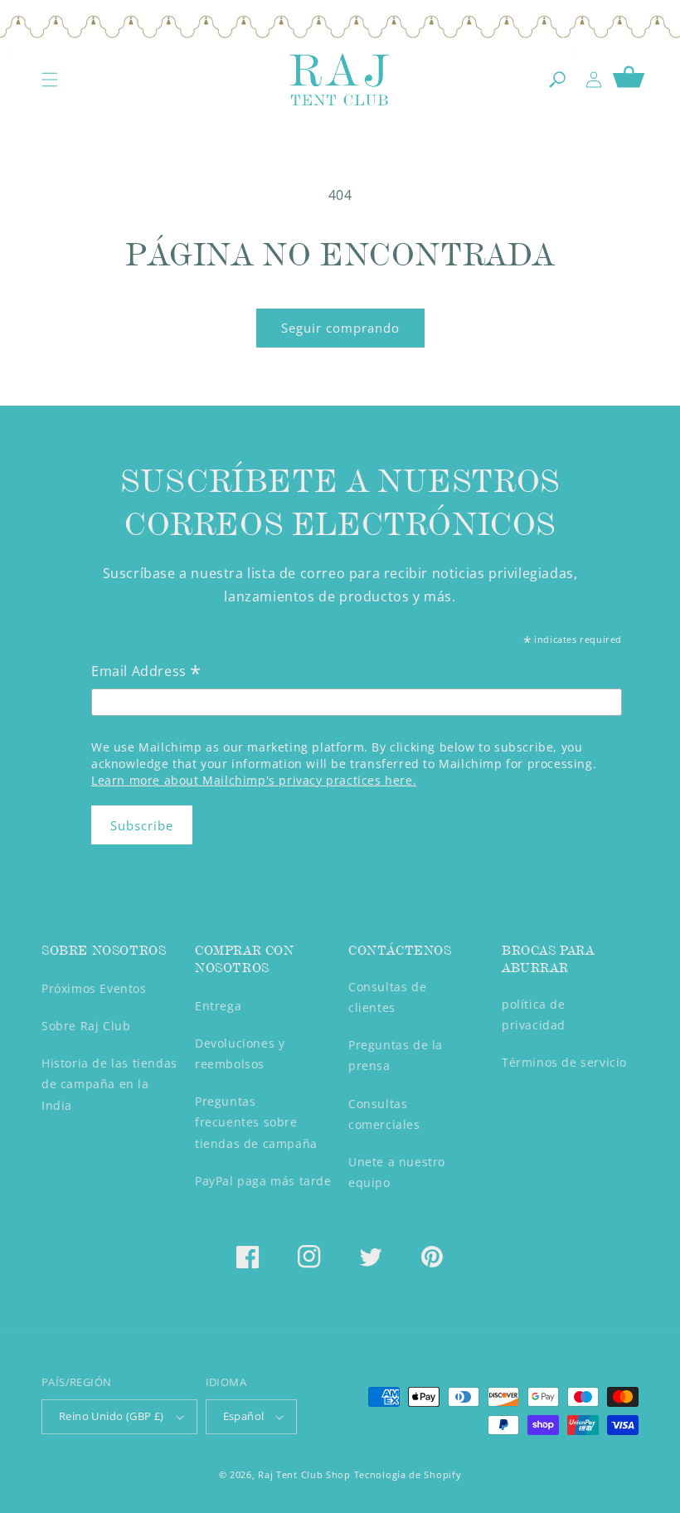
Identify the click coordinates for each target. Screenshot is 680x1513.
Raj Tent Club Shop (304, 1474)
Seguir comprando (340, 327)
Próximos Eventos (94, 988)
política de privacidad (534, 1014)
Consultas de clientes (387, 997)
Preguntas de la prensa (395, 1055)
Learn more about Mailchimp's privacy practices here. (253, 780)
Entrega (218, 1006)
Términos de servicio (564, 1062)
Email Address (146, 672)
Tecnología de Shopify (408, 1474)
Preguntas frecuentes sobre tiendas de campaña (256, 1122)
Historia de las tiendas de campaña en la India (109, 1083)
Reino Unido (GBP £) (111, 1415)
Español (244, 1415)
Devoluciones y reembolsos (239, 1053)
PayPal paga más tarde (263, 1181)
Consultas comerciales (384, 1114)
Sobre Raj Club (85, 1026)
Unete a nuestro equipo (396, 1172)
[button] (50, 79)
